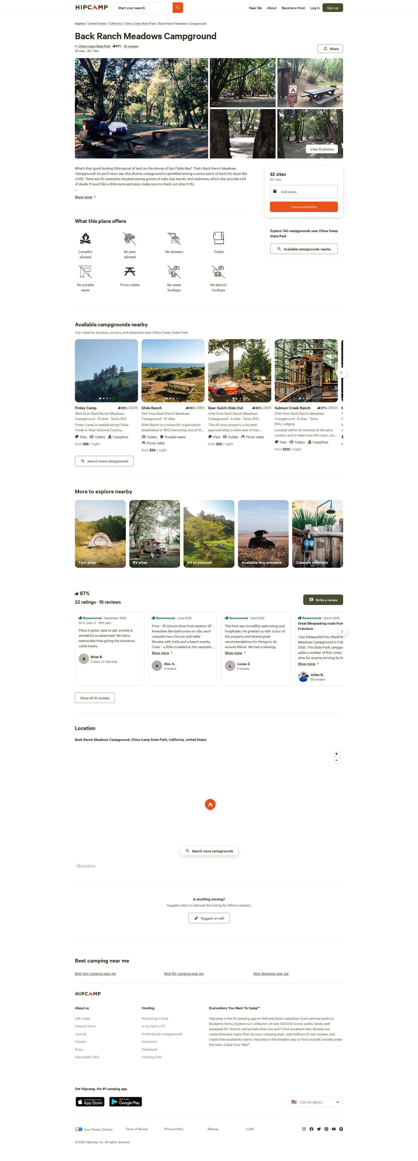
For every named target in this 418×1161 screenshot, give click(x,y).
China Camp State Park (140, 23)
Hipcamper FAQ (87, 1056)
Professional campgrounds (162, 1033)
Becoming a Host (155, 1018)
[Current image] (100, 399)
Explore (80, 23)
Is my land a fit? (154, 1025)
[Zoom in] (336, 754)
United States (97, 23)
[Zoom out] (336, 760)
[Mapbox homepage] (85, 866)
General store (85, 1025)
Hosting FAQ (152, 1056)
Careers (81, 1041)
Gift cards (82, 1018)
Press (79, 1049)
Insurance (149, 1041)
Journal (81, 1033)
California (115, 23)
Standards (149, 1049)
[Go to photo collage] (141, 108)
